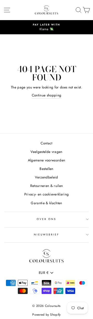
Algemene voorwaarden (46, 160)
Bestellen (46, 168)
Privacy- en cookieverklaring (46, 194)
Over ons (46, 219)
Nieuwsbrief (46, 234)
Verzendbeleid (46, 177)
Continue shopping (46, 95)
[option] (46, 27)
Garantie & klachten (46, 203)
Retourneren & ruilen (46, 185)
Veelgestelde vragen (46, 151)
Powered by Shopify (46, 314)
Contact (46, 143)
